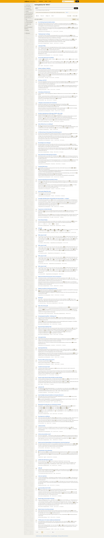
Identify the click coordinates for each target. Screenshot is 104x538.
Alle (37, 15)
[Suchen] (73, 1)
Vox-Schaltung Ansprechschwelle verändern (46, 22)
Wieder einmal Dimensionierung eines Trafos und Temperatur (49, 276)
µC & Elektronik (28, 6)
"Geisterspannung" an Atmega (44, 34)
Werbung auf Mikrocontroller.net (63, 535)
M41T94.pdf (40, 297)
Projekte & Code (28, 24)
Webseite (27, 30)
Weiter (53, 532)
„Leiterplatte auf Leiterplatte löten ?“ (44, 129)
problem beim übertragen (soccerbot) (45, 459)
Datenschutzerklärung (46, 535)
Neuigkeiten (41, 1)
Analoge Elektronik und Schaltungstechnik (44, 31)
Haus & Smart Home (29, 16)
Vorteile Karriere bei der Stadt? (44, 366)
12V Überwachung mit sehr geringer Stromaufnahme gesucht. (50, 132)
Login (77, 1)
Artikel (46, 1)
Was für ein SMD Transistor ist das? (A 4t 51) (46, 359)
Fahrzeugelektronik (29, 14)
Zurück (36, 532)
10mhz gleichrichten (42, 337)
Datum (77, 19)
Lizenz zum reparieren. (42, 476)
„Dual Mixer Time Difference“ (43, 392)
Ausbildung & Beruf (29, 27)
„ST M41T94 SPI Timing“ (42, 303)
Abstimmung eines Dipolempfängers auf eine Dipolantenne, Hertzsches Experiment (54, 442)
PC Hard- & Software (29, 22)
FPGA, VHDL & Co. (29, 17)
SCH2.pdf (40, 228)
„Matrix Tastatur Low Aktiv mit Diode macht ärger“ (46, 313)
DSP (26, 19)
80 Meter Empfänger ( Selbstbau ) (44, 68)
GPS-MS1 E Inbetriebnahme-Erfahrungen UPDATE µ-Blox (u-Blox (50, 113)
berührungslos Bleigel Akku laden (44, 191)
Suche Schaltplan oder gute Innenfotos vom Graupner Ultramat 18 (50, 395)
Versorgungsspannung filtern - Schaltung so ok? (47, 316)
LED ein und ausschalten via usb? (44, 434)
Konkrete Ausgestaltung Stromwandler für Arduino (48, 179)
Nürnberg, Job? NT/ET (42, 80)
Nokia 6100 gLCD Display (42, 220)
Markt (27, 25)
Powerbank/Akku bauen (42, 166)
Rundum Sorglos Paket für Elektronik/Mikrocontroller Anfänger (50, 377)
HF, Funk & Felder (29, 9)
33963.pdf (40, 468)
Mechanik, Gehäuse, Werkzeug (42, 517)
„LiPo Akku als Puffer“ (42, 273)
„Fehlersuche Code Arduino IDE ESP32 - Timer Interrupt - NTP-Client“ (49, 232)
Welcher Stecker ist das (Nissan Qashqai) (46, 509)
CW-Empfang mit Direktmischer (44, 92)
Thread (42, 15)
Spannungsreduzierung (42, 348)
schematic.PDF (41, 387)
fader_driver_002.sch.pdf (43, 305)
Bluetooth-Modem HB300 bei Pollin (44, 326)
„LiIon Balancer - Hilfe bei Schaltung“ (44, 242)
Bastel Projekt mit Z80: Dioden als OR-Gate (46, 498)
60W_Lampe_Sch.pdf (42, 235)
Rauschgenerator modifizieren (44, 416)
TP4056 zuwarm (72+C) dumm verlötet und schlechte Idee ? (49, 520)
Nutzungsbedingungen (53, 535)
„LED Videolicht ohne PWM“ (43, 253)
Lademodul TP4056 (41, 46)
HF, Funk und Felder (41, 77)
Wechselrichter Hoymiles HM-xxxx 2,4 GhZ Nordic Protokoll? (49, 404)
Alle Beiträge (28, 5)
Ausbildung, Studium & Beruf (42, 89)
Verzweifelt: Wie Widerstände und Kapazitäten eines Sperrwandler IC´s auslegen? (53, 198)
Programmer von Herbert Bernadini (45, 209)
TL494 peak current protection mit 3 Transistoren (47, 102)
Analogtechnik (28, 8)
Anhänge (48, 15)
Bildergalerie (28, 33)
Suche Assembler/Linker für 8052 (44, 488)
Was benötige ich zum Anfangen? (44, 142)
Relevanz (74, 19)
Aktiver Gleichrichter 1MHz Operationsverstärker (47, 154)
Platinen (27, 11)
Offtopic (27, 28)
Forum (50, 1)
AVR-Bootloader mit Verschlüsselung (45, 450)
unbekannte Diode (41, 426)
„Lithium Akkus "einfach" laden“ (43, 263)
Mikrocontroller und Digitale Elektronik (43, 43)
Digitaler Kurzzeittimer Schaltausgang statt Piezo (47, 288)
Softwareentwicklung (29, 20)
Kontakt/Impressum (39, 535)
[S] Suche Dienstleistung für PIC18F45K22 (46, 57)
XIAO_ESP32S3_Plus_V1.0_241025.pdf (45, 124)
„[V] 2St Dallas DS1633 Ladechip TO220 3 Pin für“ (46, 473)
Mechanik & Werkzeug (29, 13)
